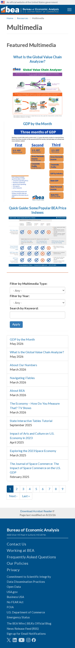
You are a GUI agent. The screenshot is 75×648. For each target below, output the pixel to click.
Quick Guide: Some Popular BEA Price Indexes (37, 210)
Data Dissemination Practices (26, 581)
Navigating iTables (22, 378)
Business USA (15, 597)
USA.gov (12, 592)
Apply (16, 324)
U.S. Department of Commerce (26, 612)
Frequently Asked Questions (31, 556)
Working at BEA (20, 550)
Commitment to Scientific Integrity (29, 576)
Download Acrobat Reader (36, 511)
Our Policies (17, 563)
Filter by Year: (20, 296)
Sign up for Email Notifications (26, 633)
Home (10, 18)
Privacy (13, 569)
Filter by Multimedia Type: (28, 283)
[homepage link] (30, 9)
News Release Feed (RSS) (23, 628)
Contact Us (16, 544)
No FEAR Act (15, 602)
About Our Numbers (23, 365)
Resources (22, 18)
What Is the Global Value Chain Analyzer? (37, 59)
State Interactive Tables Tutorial (31, 421)
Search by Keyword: (24, 308)
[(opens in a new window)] (9, 640)
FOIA (10, 607)
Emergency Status (18, 617)
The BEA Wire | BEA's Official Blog (29, 623)
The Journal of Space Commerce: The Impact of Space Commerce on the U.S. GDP (35, 468)
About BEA (17, 390)
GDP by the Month (37, 124)
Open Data (14, 586)
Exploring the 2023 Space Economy (33, 451)
